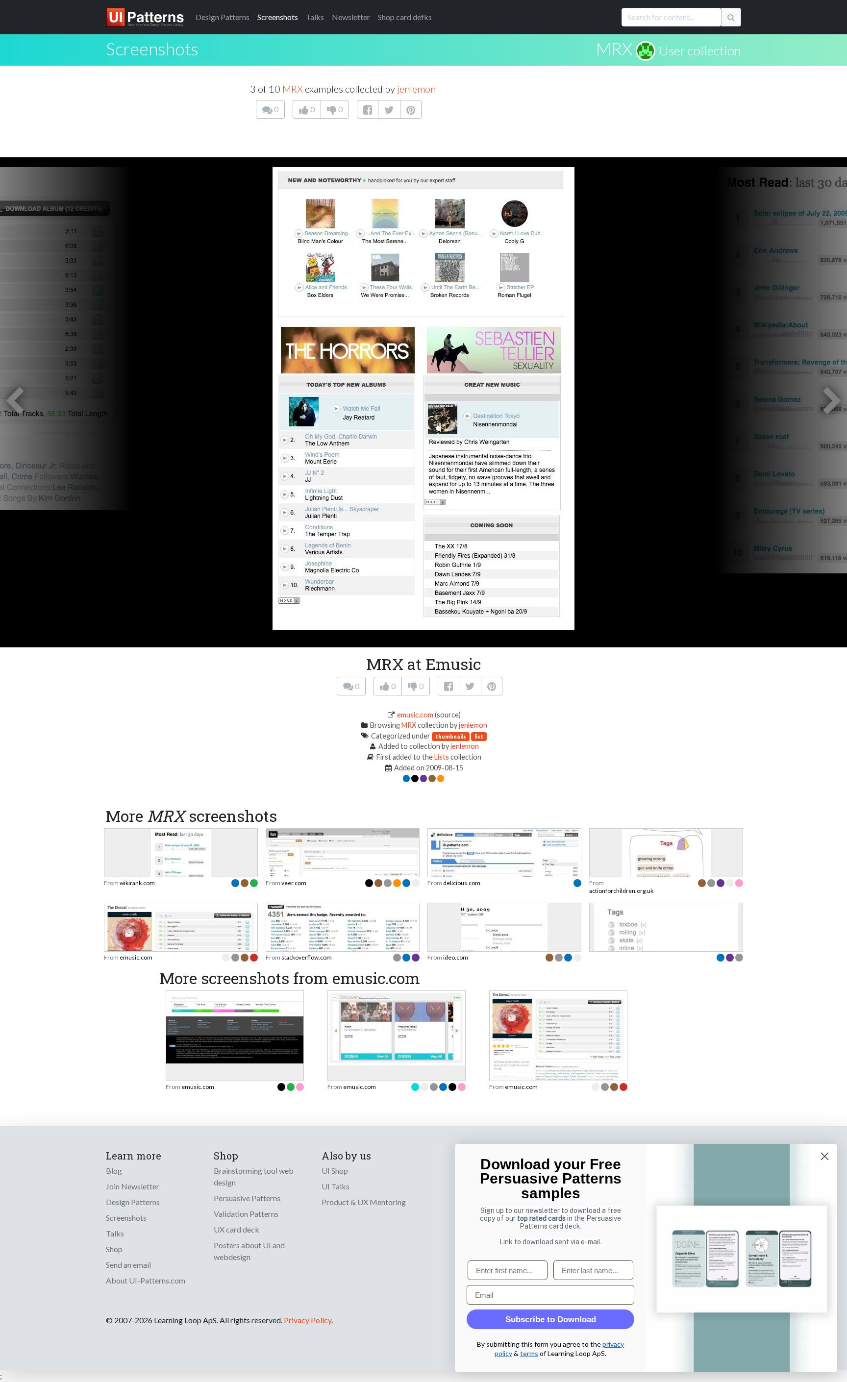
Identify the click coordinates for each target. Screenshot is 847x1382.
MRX (614, 48)
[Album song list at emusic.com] (558, 1035)
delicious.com (461, 883)
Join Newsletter (132, 1186)
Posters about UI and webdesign (249, 1250)
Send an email (128, 1264)
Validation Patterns (246, 1213)
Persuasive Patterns (247, 1198)
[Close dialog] (824, 1156)
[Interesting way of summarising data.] (342, 944)
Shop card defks (405, 17)
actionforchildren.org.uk (621, 890)
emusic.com (415, 715)
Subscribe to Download (550, 1319)
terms (529, 1353)
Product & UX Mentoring (364, 1202)
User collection (700, 50)
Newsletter (351, 17)
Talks (315, 17)
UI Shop (335, 1170)
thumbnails (450, 736)
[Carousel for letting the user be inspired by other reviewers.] (396, 1027)
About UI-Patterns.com (145, 1280)
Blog (114, 1170)
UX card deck (236, 1229)
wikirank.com (137, 883)
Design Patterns (133, 1202)
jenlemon (416, 89)
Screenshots (277, 17)
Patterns (222, 17)
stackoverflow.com (306, 957)
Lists (441, 757)
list (478, 736)
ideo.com (455, 957)
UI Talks (335, 1186)
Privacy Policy (307, 1320)
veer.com (293, 883)
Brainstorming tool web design (254, 1176)
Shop (114, 1249)
